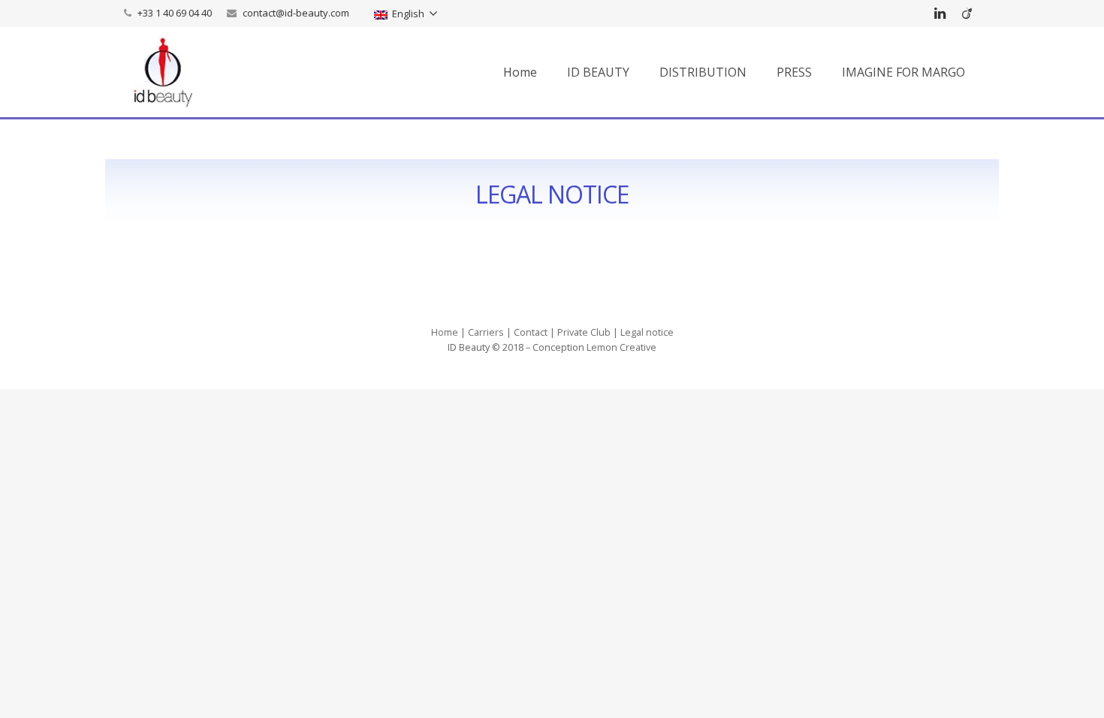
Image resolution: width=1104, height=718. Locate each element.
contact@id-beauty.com (296, 13)
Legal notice (647, 332)
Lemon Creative (621, 347)
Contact (530, 332)
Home (444, 332)
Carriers (486, 332)
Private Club (584, 332)
